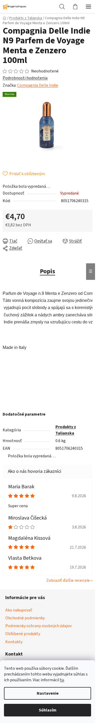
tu (62, 680)
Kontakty (13, 642)
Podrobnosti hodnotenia (25, 78)
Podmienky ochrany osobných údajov (38, 626)
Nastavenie (48, 693)
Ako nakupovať (18, 610)
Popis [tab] (47, 271)
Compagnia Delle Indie (37, 85)
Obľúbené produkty (22, 634)
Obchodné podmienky (25, 618)
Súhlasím (47, 710)
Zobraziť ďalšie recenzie (68, 580)
